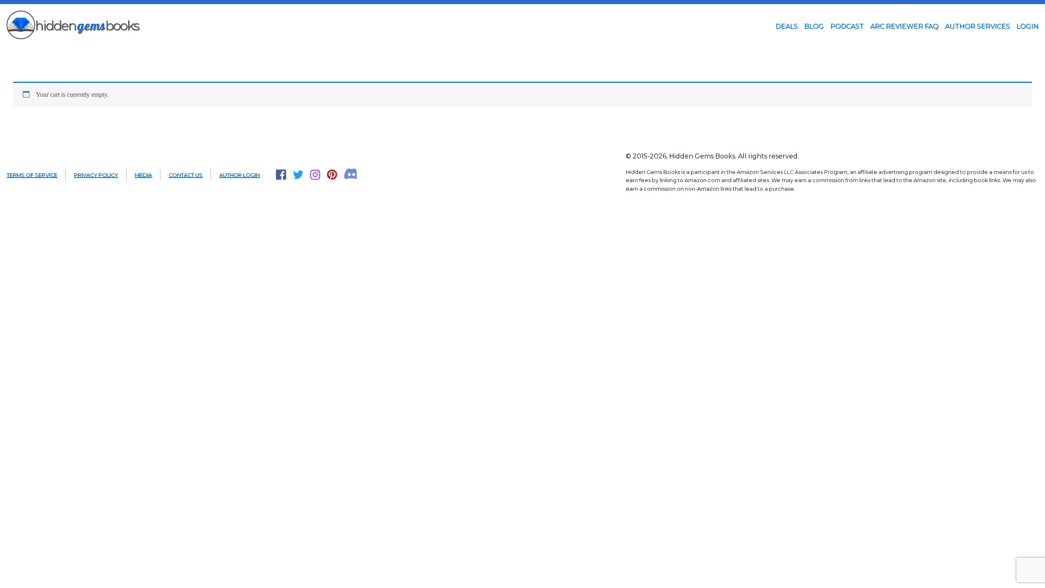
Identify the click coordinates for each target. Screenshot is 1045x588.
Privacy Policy (96, 175)
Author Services (977, 26)
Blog (814, 26)
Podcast (847, 26)
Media (143, 175)
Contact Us (185, 175)
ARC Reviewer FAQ (904, 26)
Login (1027, 26)
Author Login (239, 175)
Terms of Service (32, 175)
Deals (787, 26)
